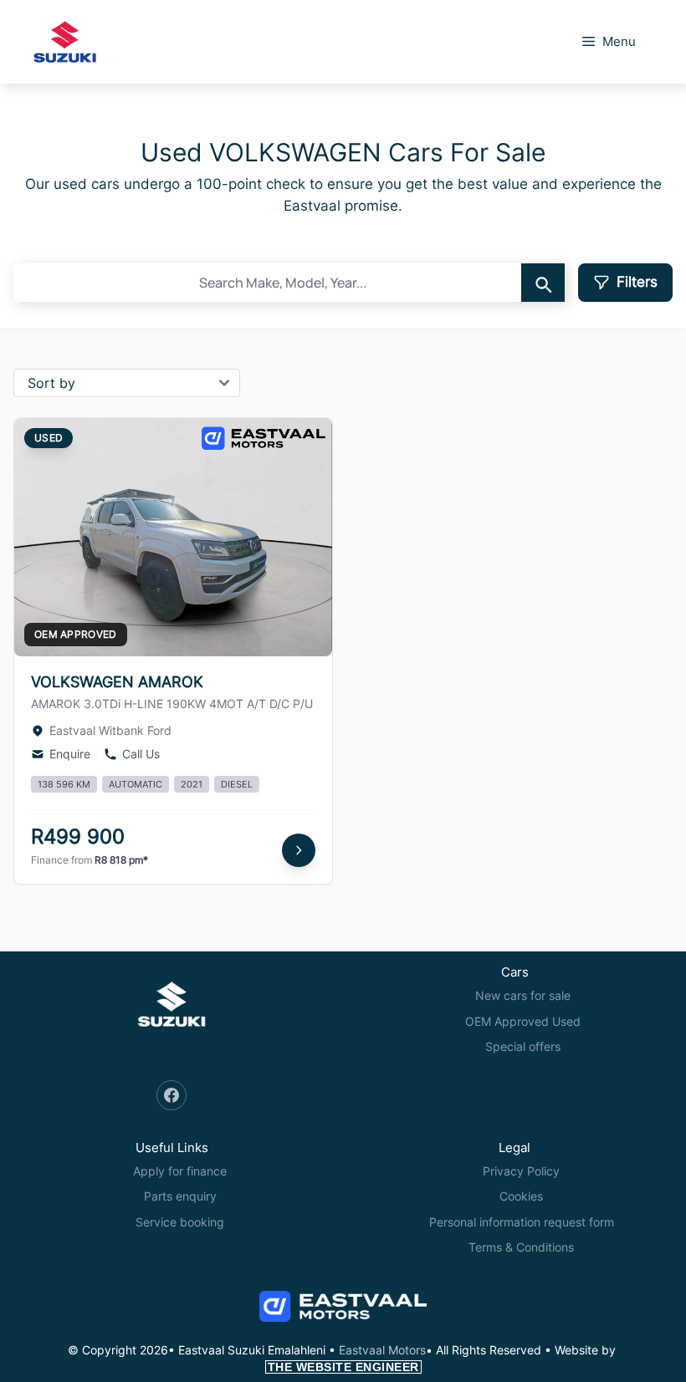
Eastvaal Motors (382, 1350)
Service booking (180, 1222)
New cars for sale (523, 995)
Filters (637, 281)
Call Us (141, 754)
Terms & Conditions (521, 1247)
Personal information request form (521, 1222)
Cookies (521, 1196)
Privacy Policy (521, 1171)
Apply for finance (180, 1171)
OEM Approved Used (523, 1021)
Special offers (523, 1046)
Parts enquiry (180, 1196)
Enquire (69, 754)
